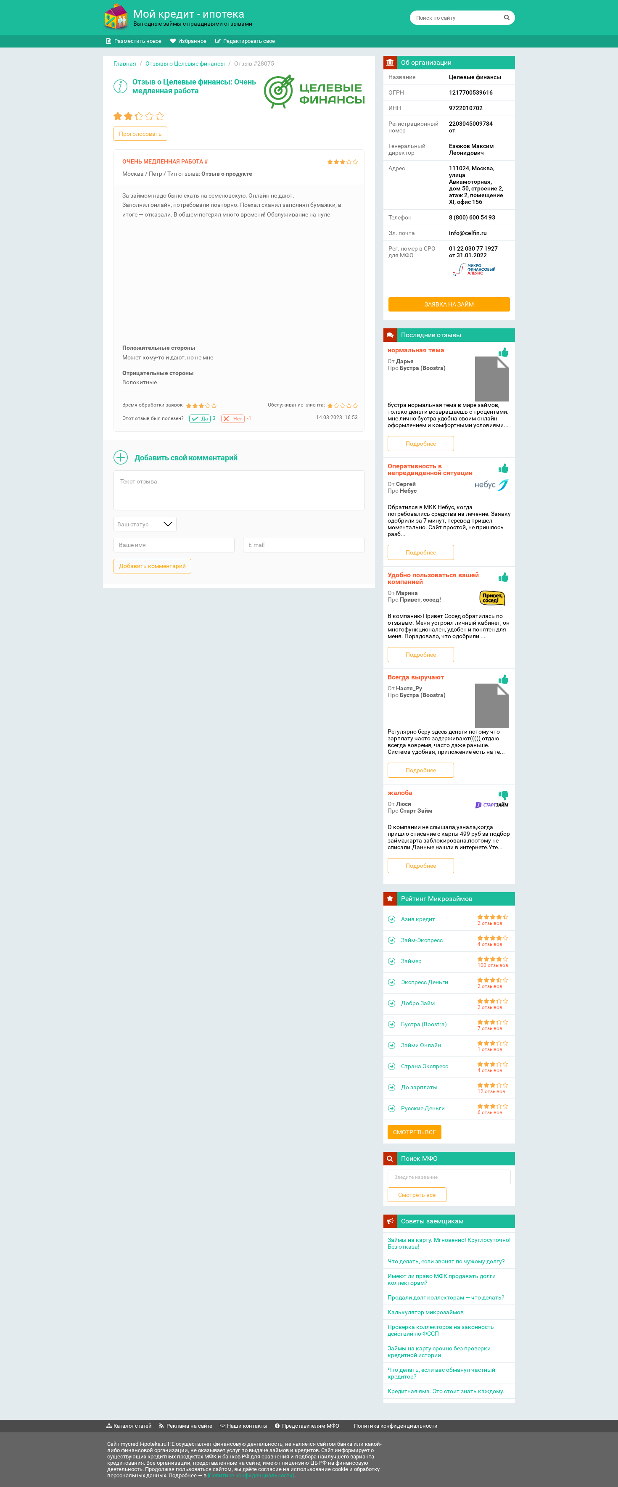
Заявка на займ (449, 304)
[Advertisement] (240, 284)
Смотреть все (414, 1132)
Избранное (192, 41)
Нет (237, 419)
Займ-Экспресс (422, 940)
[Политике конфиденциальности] (251, 1475)
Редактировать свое (249, 41)
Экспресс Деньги (424, 982)
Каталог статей (133, 1426)
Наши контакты (247, 1426)
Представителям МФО (310, 1426)
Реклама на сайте (189, 1426)
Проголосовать (140, 133)
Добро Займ (418, 1003)
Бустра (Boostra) (424, 1024)
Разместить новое (137, 41)
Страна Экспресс (424, 1066)
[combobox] (145, 524)
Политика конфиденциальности (396, 1426)
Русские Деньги (423, 1108)
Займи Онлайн (421, 1045)
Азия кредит (418, 919)
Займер (411, 961)
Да (204, 419)
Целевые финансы (196, 81)
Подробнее (421, 443)
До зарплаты (419, 1087)
